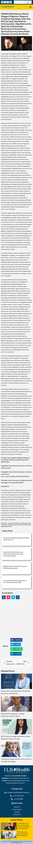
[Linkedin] (10, 2)
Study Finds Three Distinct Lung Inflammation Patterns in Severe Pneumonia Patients (13, 554)
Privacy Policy (17, 809)
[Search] (28, 2)
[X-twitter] (5, 2)
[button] (30, 7)
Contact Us (17, 814)
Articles (17, 812)
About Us (17, 807)
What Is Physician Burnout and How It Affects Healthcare (22, 833)
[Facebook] (2, 2)
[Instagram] (8, 2)
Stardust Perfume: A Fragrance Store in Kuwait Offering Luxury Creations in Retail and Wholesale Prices (16, 524)
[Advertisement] (16, 617)
